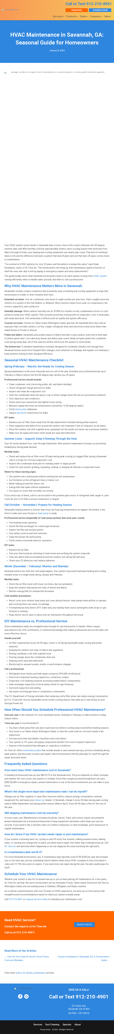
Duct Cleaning (52, 1024)
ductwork (21, 413)
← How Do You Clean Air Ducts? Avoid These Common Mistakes (26, 958)
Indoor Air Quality (24, 972)
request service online (37, 899)
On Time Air (10, 846)
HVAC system (100, 276)
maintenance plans (32, 750)
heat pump (43, 513)
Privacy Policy (45, 1030)
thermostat (20, 409)
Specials (67, 1024)
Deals (83, 16)
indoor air (39, 800)
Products (71, 16)
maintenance (40, 972)
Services (57, 16)
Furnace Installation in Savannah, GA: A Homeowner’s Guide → (84, 958)
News (107, 16)
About (78, 1024)
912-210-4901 (99, 4)
